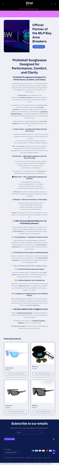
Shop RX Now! (39, 46)
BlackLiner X (8, 405)
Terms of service (47, 457)
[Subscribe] (41, 432)
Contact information (37, 457)
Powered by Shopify (19, 457)
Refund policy (29, 457)
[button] (3, 4)
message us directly (41, 265)
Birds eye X (35, 366)
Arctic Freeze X (9, 368)
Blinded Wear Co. (11, 457)
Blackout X (35, 405)
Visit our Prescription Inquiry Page (24, 265)
